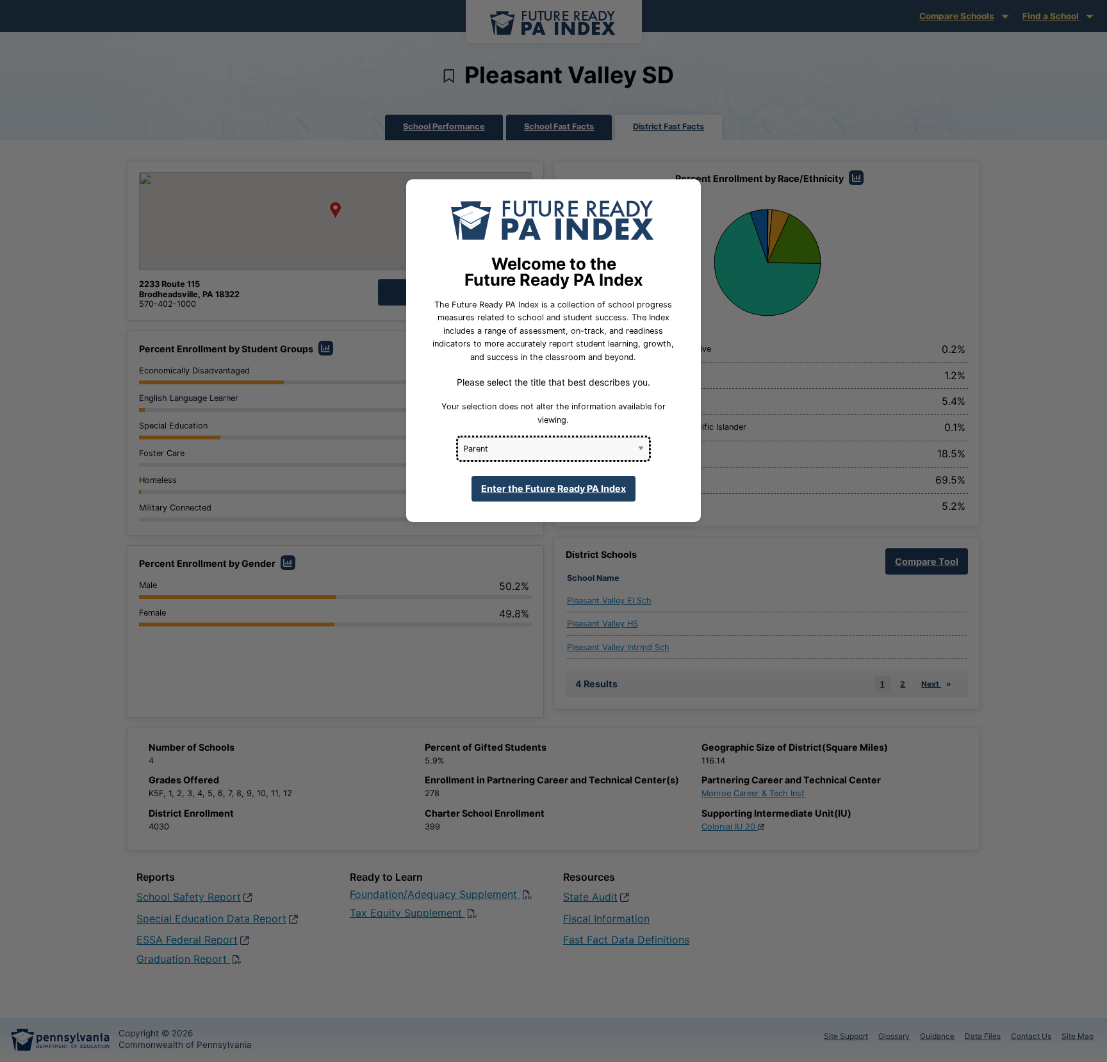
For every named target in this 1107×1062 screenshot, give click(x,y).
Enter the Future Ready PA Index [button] (553, 488)
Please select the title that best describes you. (553, 382)
